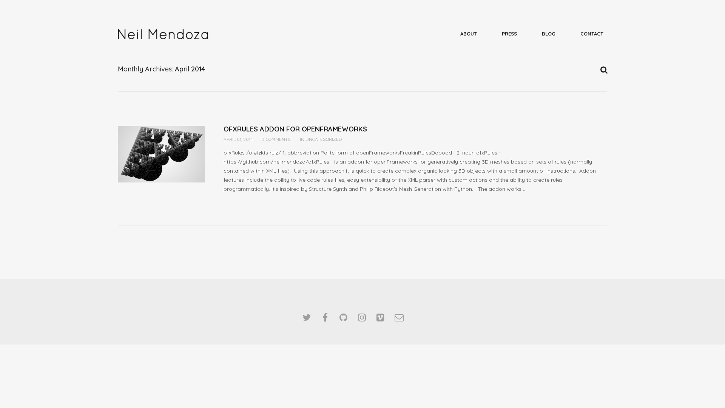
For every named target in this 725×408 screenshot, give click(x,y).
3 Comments (276, 139)
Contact (591, 34)
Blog (548, 34)
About (468, 34)
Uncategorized (323, 139)
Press (509, 34)
